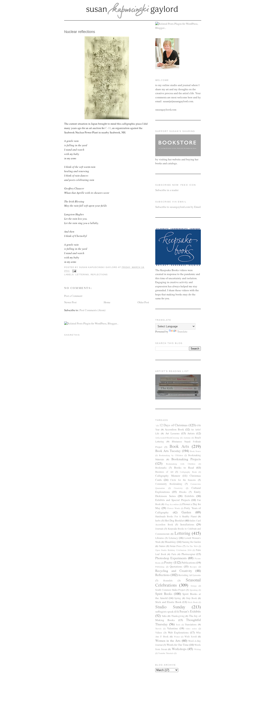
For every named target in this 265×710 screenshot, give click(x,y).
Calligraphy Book (188, 471)
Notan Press (176, 546)
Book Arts (179, 446)
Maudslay (170, 542)
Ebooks (183, 491)
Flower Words (173, 508)
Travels (158, 628)
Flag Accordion (172, 504)
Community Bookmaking (168, 483)
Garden (186, 512)
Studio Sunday (170, 607)
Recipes (193, 566)
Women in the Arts (168, 640)
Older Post (143, 302)
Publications (189, 562)
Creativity (178, 488)
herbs (158, 520)
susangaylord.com (165, 109)
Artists (191, 433)
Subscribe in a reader (166, 190)
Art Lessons (172, 433)
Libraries (159, 538)
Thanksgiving (178, 615)
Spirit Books (163, 594)
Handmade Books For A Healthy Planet (176, 516)
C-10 (108, 128)
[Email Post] (74, 271)
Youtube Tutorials (165, 653)
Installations (187, 524)
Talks (164, 615)
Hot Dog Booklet (174, 520)
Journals (159, 528)
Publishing (159, 566)
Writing (197, 649)
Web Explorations (178, 632)
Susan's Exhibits (190, 611)
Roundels (168, 580)
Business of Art (164, 471)
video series (191, 628)
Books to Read (184, 467)
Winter (177, 636)
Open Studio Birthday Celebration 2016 (173, 550)
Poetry (168, 562)
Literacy (173, 538)
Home (107, 302)
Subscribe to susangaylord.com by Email (178, 207)
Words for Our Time (177, 645)
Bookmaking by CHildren (171, 455)
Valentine (172, 628)
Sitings (194, 585)
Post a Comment (73, 296)
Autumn (186, 437)
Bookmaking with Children (180, 463)
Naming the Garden (191, 541)
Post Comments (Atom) (92, 310)
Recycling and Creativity (173, 571)
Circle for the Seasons (183, 479)
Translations (191, 624)
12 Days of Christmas (173, 425)
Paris (173, 554)
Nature (162, 546)
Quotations (176, 566)
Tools (178, 624)
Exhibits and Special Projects (172, 500)
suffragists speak (164, 611)
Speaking (194, 589)
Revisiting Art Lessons (189, 575)
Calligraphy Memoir (167, 475)
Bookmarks (161, 467)
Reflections (99, 274)
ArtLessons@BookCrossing (167, 437)
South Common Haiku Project (170, 589)
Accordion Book (174, 429)
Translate (182, 331)
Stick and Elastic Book (168, 602)
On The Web (192, 546)
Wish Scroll (190, 636)
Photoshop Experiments (171, 558)
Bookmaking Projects (186, 459)
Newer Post (70, 302)
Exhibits (189, 496)
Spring (177, 598)
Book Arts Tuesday (168, 451)
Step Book (191, 598)
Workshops (179, 649)
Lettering (82, 274)
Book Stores (195, 451)
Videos (158, 632)
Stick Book (193, 602)
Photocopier (188, 554)
